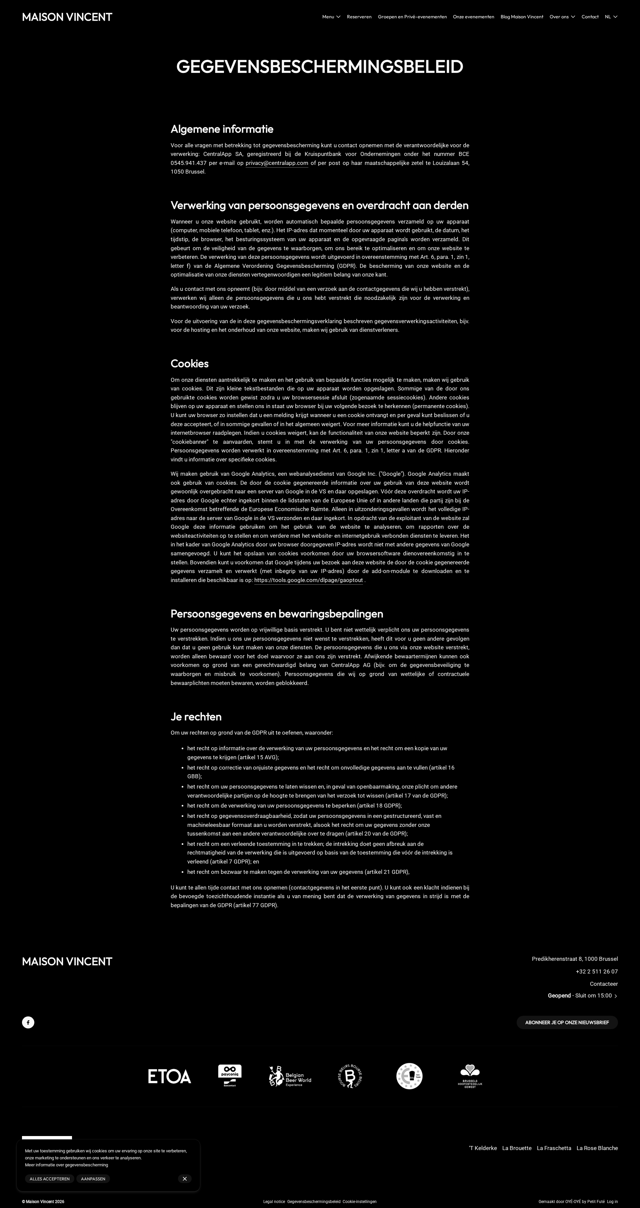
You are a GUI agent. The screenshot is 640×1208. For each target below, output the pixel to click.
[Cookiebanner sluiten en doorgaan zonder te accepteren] (185, 1178)
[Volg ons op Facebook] (28, 1022)
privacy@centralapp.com (277, 163)
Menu (328, 17)
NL (608, 17)
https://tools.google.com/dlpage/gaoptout (308, 580)
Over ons (559, 17)
